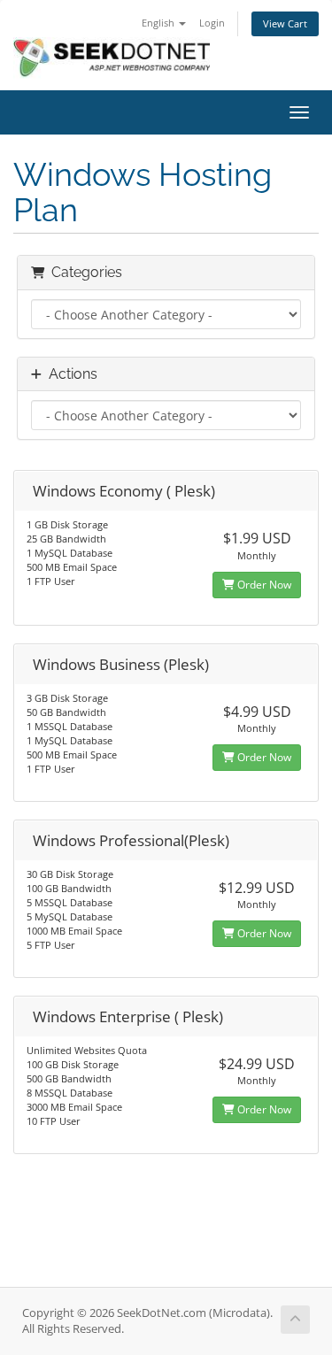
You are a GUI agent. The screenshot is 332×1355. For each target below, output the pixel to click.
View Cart (285, 23)
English (159, 22)
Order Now (263, 584)
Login (212, 22)
